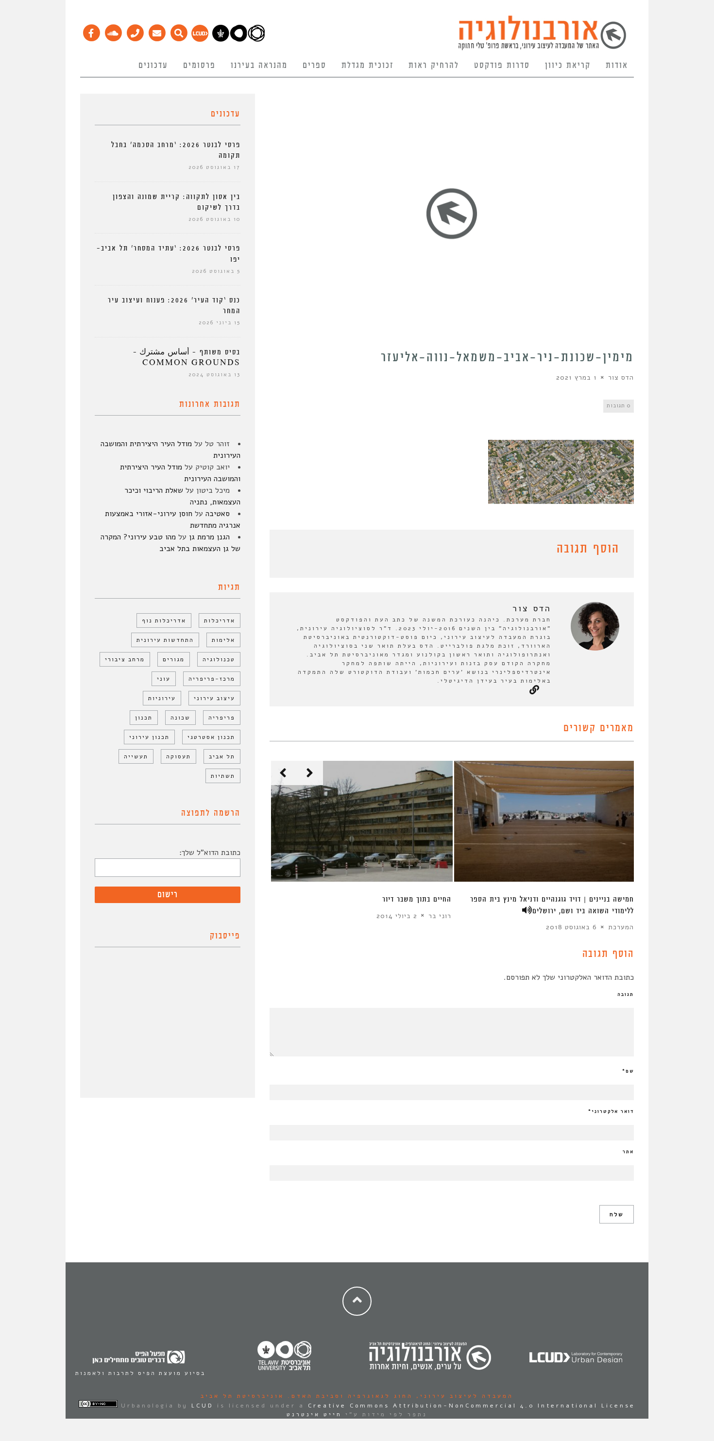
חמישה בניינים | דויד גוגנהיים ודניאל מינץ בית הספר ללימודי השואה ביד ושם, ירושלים (552, 905)
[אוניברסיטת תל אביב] (238, 39)
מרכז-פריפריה (211, 679)
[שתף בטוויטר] (290, 550)
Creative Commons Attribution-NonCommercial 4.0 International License (471, 1405)
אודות (617, 65)
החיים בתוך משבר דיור (416, 899)
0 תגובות (618, 405)
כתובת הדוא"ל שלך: (209, 852)
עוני (163, 679)
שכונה (180, 717)
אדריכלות (219, 620)
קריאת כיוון (568, 65)
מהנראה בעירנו (259, 65)
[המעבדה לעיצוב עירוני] (199, 39)
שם (628, 1071)
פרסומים (199, 65)
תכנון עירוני (149, 737)
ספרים (314, 65)
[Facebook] (91, 30)
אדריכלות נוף (164, 620)
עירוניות (162, 698)
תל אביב (222, 756)
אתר (628, 1151)
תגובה (625, 994)
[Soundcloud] (113, 30)
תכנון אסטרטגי (211, 737)
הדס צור (621, 377)
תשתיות (223, 776)
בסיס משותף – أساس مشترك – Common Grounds (186, 357)
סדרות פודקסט (502, 65)
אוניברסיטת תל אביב (242, 1396)
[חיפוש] (178, 30)
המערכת (621, 927)
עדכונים (153, 65)
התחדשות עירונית (165, 640)
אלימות (223, 640)
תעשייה (136, 756)
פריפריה (221, 717)
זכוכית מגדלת (367, 65)
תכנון (144, 717)
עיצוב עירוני (214, 698)
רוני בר (439, 915)
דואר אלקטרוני (611, 1111)
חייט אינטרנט (314, 1414)
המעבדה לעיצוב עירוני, (463, 1396)
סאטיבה (217, 513)
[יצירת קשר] (135, 30)
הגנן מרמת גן (209, 537)
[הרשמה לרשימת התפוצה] (157, 30)
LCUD (202, 1405)
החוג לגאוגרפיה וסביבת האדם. (348, 1396)
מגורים (174, 659)
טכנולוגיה (219, 659)
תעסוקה (178, 756)
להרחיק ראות (433, 65)
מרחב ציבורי (125, 659)
